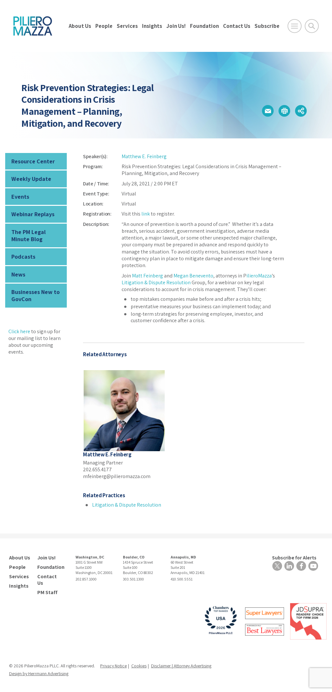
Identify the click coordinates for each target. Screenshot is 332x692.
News (18, 274)
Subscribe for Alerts (294, 558)
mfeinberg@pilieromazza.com (116, 476)
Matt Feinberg (147, 275)
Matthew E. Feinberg (144, 156)
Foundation (204, 25)
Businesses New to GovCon (35, 295)
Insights (152, 25)
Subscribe (267, 25)
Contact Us (236, 25)
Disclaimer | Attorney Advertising (181, 666)
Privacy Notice (113, 666)
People (104, 25)
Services (127, 25)
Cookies (139, 666)
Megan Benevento (193, 275)
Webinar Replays (32, 214)
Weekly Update (31, 178)
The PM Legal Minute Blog (28, 235)
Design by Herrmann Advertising (38, 673)
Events (20, 196)
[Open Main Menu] (295, 26)
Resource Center (33, 161)
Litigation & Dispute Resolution (156, 282)
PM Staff (47, 592)
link (145, 213)
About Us (80, 25)
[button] (268, 111)
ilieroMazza (259, 275)
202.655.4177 (97, 469)
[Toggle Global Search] (312, 26)
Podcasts (23, 256)
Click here (19, 331)
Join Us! (176, 25)
